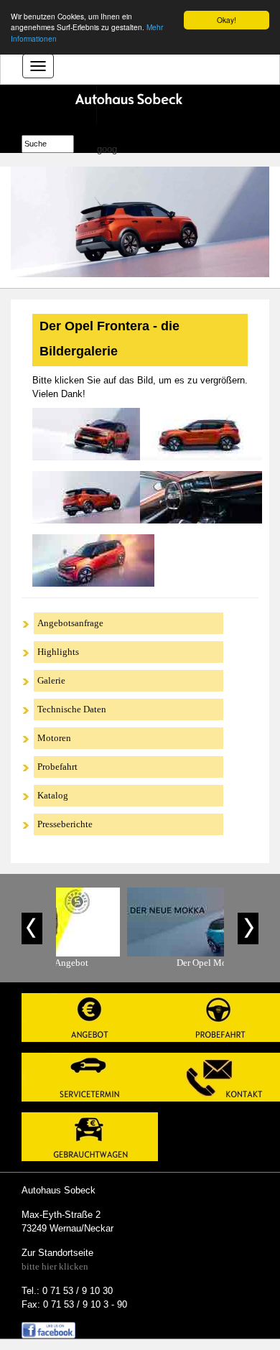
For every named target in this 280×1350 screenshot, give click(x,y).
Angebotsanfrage (70, 623)
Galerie (51, 680)
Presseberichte (65, 824)
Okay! (226, 19)
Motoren (54, 737)
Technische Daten (71, 709)
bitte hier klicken (55, 1266)
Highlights (58, 651)
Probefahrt (57, 766)
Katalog (52, 795)
